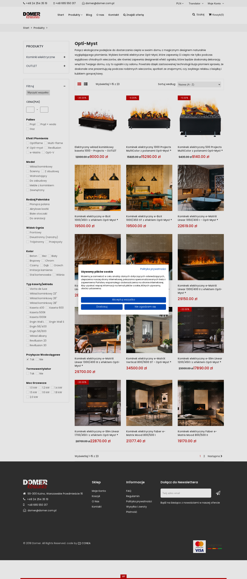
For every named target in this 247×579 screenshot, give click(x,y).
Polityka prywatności (153, 269)
